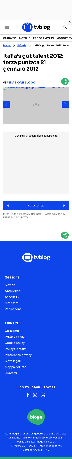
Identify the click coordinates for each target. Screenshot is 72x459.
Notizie (24, 38)
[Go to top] (64, 446)
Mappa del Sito (15, 367)
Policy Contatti (15, 349)
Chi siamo (12, 331)
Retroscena (13, 309)
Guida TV (9, 38)
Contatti (11, 373)
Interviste (12, 303)
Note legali (13, 361)
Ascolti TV (12, 297)
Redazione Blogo (21, 82)
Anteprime (12, 291)
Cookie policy (15, 343)
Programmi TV (43, 38)
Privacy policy (14, 337)
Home (7, 45)
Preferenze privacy (18, 355)
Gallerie (21, 45)
